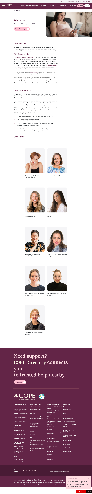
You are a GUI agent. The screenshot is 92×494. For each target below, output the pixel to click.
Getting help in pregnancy (20, 438)
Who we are (49, 454)
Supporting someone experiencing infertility (19, 420)
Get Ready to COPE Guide (69, 425)
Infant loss (32, 434)
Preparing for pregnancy (19, 406)
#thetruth (66, 448)
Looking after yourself (35, 409)
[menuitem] (31, 6)
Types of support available (20, 417)
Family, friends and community (21, 448)
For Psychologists (51, 443)
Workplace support (36, 438)
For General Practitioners (53, 436)
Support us (66, 404)
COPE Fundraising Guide (69, 421)
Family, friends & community (19, 442)
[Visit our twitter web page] (26, 470)
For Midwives (50, 429)
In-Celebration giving (68, 418)
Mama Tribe (67, 440)
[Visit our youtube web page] (29, 470)
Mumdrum (66, 444)
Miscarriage (33, 429)
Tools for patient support (53, 418)
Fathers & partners (18, 446)
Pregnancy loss (34, 426)
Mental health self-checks (69, 430)
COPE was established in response (23, 57)
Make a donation (67, 409)
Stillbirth (32, 431)
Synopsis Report (34, 72)
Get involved (52, 6)
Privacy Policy (67, 469)
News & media (50, 462)
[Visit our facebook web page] (23, 470)
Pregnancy (17, 425)
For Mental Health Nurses (53, 441)
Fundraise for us (67, 416)
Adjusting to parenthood (36, 406)
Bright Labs (67, 471)
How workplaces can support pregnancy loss (37, 449)
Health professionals (53, 404)
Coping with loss (35, 424)
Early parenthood (35, 404)
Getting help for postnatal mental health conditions (36, 419)
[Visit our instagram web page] (32, 470)
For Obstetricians (51, 438)
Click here (74, 484)
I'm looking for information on (30, 6)
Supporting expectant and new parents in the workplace (37, 441)
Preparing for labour (18, 459)
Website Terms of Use (56, 469)
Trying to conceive (20, 404)
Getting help (62, 6)
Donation (65, 406)
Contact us (72, 6)
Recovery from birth (18, 461)
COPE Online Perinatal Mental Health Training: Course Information (54, 423)
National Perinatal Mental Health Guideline (53, 411)
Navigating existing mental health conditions (20, 410)
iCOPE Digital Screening (52, 427)
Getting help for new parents (37, 416)
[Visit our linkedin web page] (35, 470)
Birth (15, 456)
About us (43, 6)
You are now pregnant (19, 427)
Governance (50, 459)
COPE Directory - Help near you (70, 435)
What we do (50, 456)
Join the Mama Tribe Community (18, 452)
